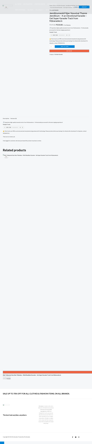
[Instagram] (78, 437)
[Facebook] (72, 437)
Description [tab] (6, 118)
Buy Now (69, 51)
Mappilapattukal (52, 4)
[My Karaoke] (8, 6)
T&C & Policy (39, 9)
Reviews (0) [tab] (14, 118)
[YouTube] (75, 437)
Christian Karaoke (39, 4)
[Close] (2, 443)
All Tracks (18, 4)
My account (49, 9)
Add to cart (65, 46)
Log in (76, 7)
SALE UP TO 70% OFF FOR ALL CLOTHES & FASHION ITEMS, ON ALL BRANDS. (36, 393)
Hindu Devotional (20, 9)
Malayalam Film (27, 4)
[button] (43, 9)
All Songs (30, 9)
